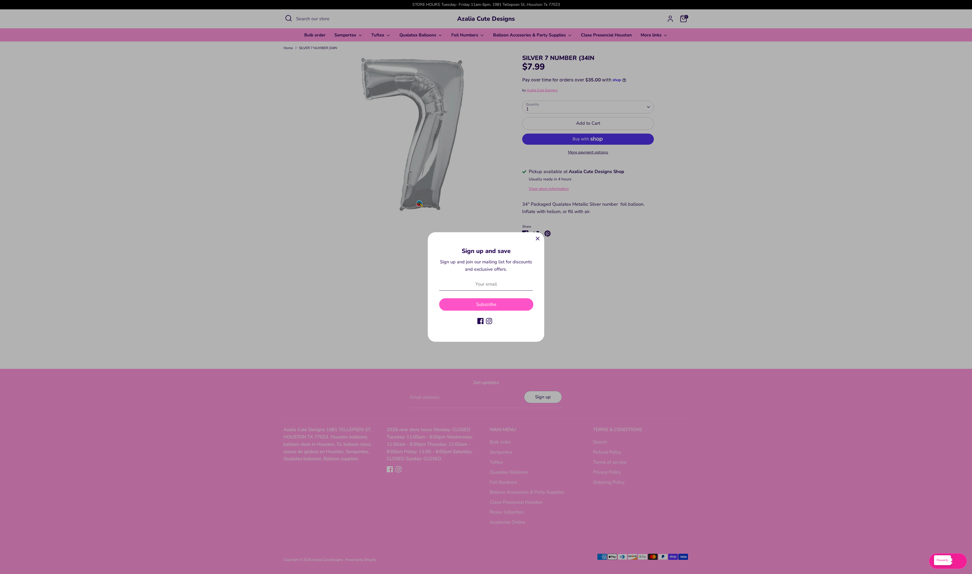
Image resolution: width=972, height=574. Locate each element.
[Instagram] (489, 321)
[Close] (537, 238)
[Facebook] (480, 321)
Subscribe (486, 304)
